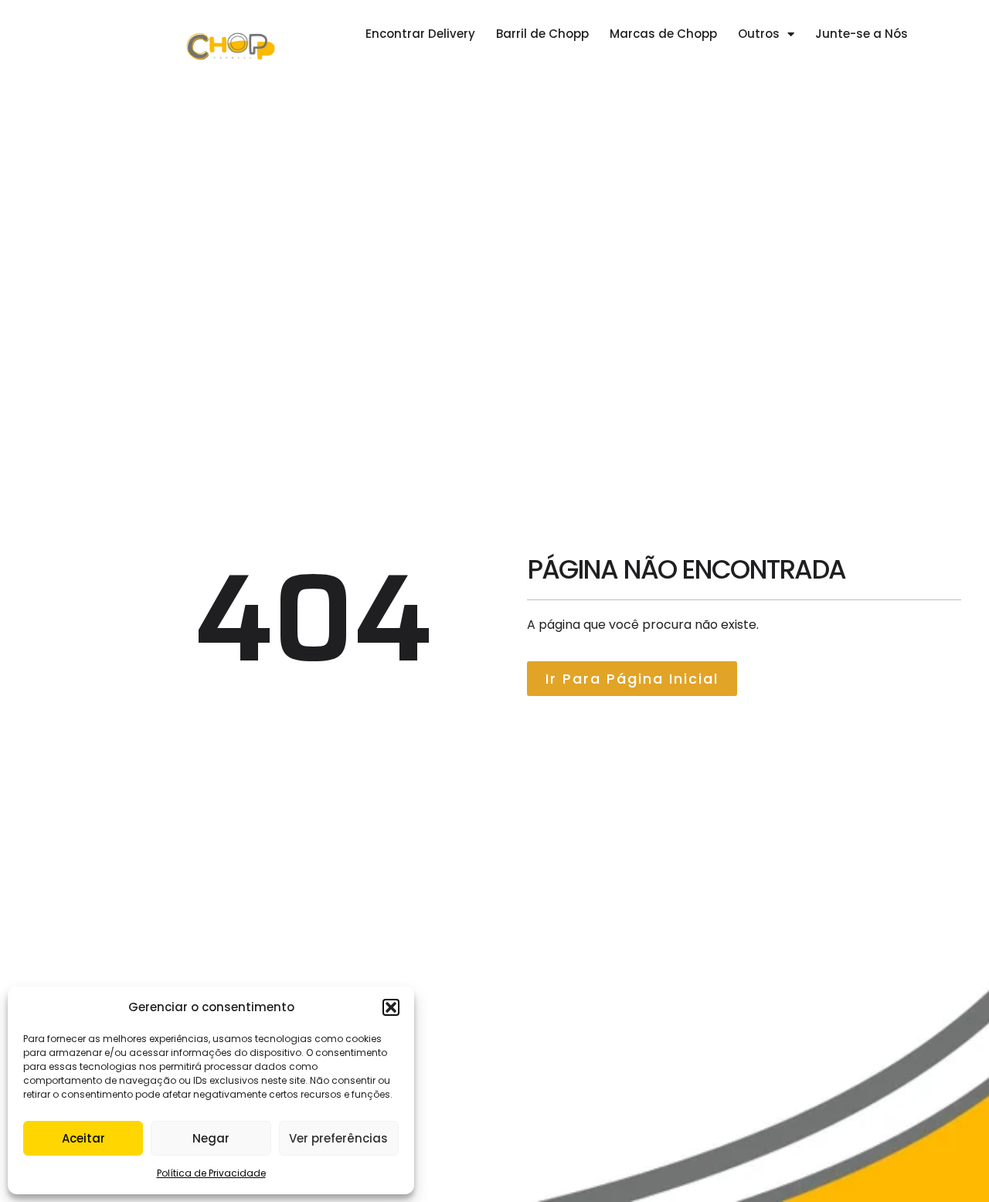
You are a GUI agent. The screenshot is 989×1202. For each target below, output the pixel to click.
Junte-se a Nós (861, 33)
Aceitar (83, 1138)
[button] (391, 1007)
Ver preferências (338, 1138)
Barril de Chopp (542, 33)
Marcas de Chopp (663, 33)
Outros (759, 33)
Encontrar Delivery (420, 33)
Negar (210, 1138)
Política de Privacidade (211, 1173)
